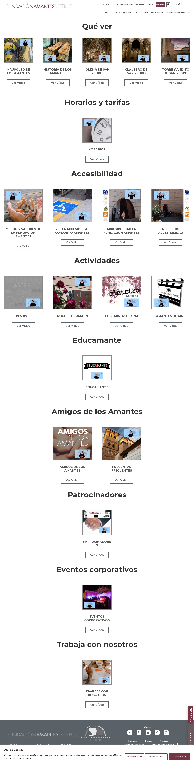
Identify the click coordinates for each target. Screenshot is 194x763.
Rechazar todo (156, 756)
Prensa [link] (148, 741)
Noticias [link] (106, 4)
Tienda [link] (150, 4)
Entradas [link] (160, 4)
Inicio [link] (107, 12)
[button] (129, 732)
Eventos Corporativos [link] (163, 744)
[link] (40, 8)
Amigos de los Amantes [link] (123, 4)
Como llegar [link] (190, 737)
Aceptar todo (179, 756)
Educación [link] (157, 12)
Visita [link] (117, 12)
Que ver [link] (127, 12)
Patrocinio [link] (140, 4)
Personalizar (133, 756)
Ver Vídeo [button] (18, 83)
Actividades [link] (141, 12)
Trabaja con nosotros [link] (133, 744)
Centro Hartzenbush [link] (177, 12)
